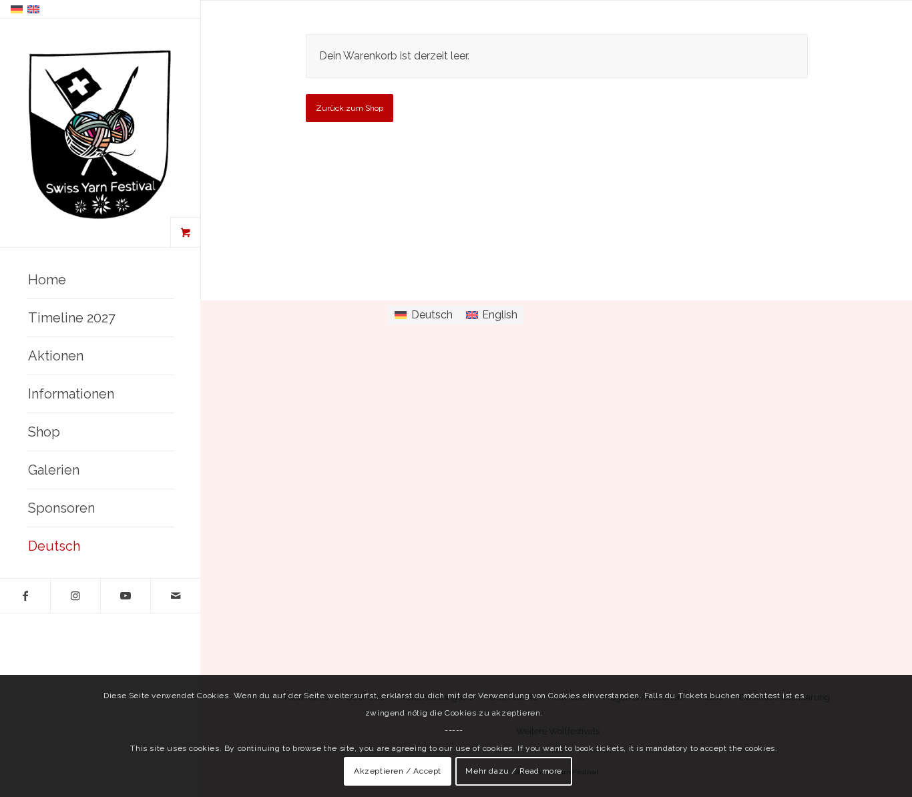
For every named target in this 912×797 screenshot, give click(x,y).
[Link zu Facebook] (25, 596)
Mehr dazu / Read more (513, 771)
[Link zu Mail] (175, 596)
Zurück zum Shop (349, 108)
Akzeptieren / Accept (397, 771)
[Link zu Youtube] (125, 596)
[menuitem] (100, 280)
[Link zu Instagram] (75, 596)
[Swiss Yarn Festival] (100, 133)
